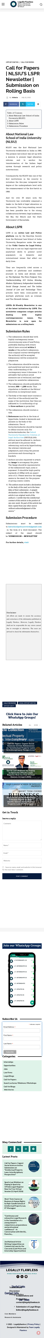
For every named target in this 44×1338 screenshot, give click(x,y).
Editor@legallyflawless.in (27, 1309)
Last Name (8, 1043)
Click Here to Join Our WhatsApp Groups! (22, 715)
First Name (8, 1035)
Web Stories (8, 1090)
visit (26, 542)
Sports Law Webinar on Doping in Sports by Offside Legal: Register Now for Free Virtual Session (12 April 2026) (21, 773)
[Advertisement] (22, 35)
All (30, 725)
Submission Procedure (18, 126)
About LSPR (14, 121)
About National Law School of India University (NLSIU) (24, 117)
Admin (15, 97)
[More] (38, 104)
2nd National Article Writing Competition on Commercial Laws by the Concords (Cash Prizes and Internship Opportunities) (15, 1246)
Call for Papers (27, 62)
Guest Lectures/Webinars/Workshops (21, 766)
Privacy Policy (33, 1324)
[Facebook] (10, 1149)
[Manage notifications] (38, 1333)
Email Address (9, 1027)
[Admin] (7, 97)
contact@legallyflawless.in (28, 1302)
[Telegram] (33, 1149)
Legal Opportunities (27, 703)
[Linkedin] (18, 1149)
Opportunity (9, 706)
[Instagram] (26, 1149)
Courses (20, 793)
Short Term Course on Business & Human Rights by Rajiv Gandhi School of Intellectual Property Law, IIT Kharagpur (21, 800)
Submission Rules (16, 123)
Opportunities (12, 62)
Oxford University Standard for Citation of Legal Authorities (24, 435)
